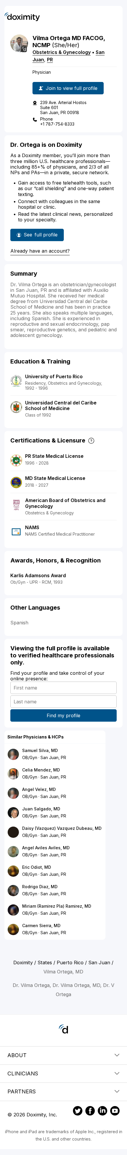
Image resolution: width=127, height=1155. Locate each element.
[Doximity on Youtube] (115, 1111)
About (17, 1055)
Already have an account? (40, 251)
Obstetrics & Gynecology (61, 52)
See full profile (41, 236)
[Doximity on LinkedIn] (102, 1111)
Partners (21, 1091)
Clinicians (22, 1073)
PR (50, 59)
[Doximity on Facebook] (90, 1111)
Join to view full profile (71, 88)
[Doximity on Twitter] (77, 1111)
